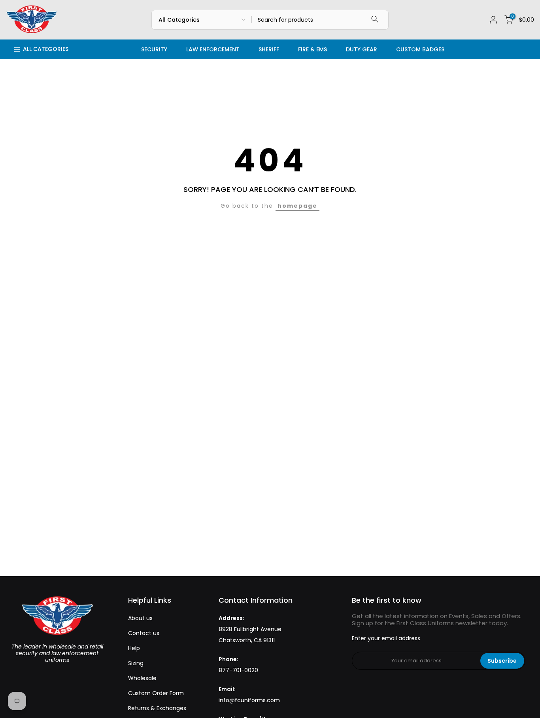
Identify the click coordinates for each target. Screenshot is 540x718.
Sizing (135, 663)
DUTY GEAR (361, 49)
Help (134, 648)
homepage (297, 206)
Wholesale (142, 678)
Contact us (143, 633)
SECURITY (154, 49)
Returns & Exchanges (157, 708)
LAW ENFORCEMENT (213, 49)
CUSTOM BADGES (420, 49)
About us (140, 618)
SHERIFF (269, 49)
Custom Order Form (156, 693)
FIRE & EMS (312, 49)
